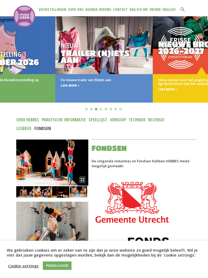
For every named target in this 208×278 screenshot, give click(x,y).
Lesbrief (24, 128)
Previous (5, 66)
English (169, 9)
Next (203, 66)
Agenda (91, 9)
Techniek (137, 120)
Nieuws (105, 9)
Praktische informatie (64, 120)
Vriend (155, 9)
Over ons (76, 9)
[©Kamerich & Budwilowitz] (52, 163)
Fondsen (42, 128)
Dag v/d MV (138, 9)
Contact (120, 9)
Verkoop (118, 120)
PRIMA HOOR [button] (57, 265)
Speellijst (98, 120)
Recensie (156, 120)
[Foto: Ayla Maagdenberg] (52, 225)
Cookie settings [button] (23, 265)
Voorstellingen (52, 9)
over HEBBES (27, 120)
